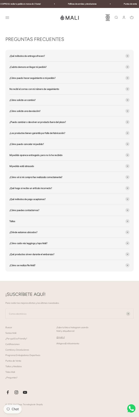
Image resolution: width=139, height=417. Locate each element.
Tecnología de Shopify (33, 404)
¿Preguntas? (11, 377)
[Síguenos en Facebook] (7, 392)
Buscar (8, 327)
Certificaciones (12, 344)
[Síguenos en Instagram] (16, 392)
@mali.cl (60, 337)
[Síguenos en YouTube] (25, 392)
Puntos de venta (128, 4)
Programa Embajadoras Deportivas (22, 355)
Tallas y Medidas (13, 366)
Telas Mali (10, 372)
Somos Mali (10, 333)
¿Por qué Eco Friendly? (16, 338)
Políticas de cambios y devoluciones (80, 4)
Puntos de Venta (13, 360)
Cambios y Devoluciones (17, 349)
